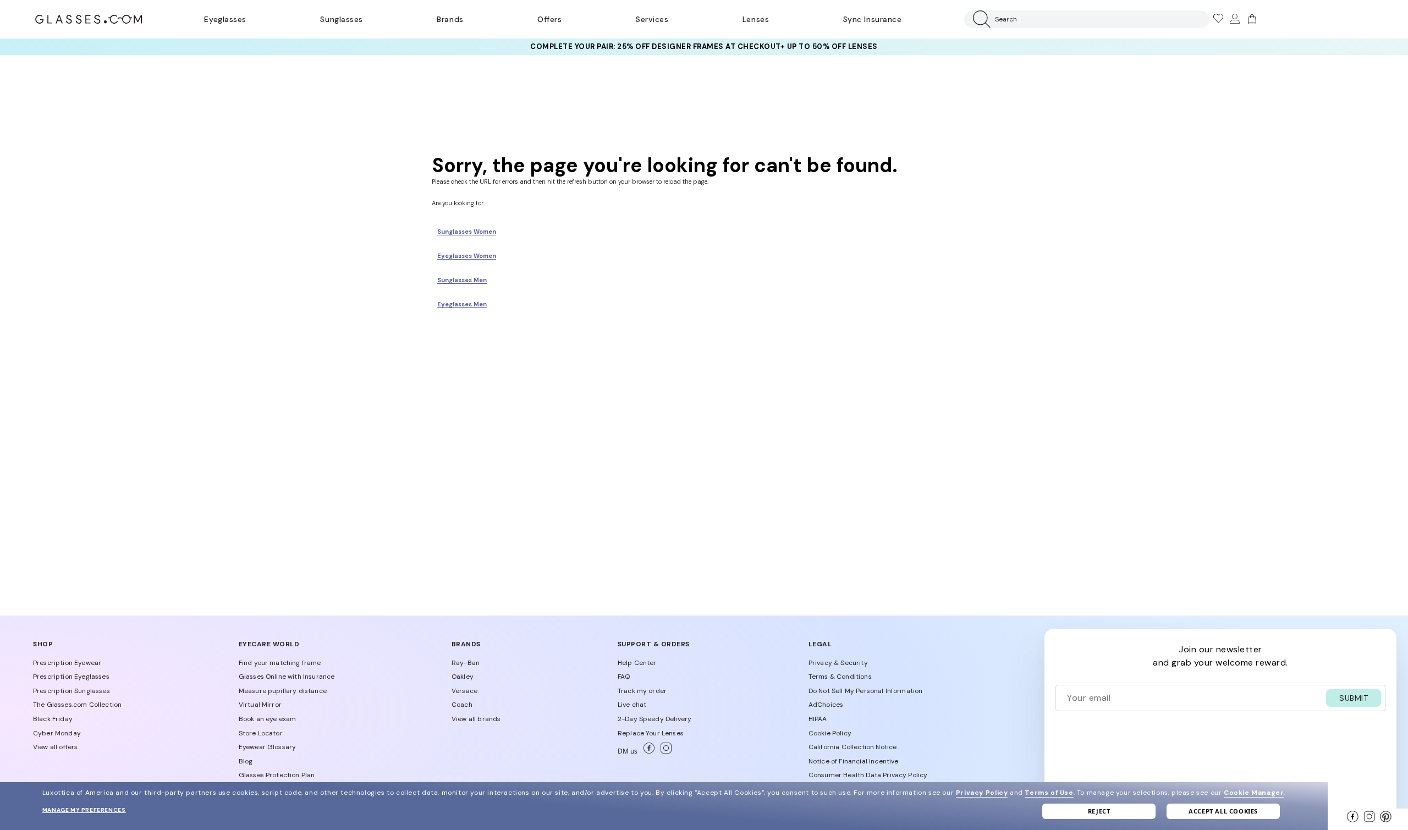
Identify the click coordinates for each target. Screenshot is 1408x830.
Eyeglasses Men (462, 304)
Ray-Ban (466, 662)
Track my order (642, 690)
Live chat (632, 704)
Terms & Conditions (840, 676)
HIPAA (818, 718)
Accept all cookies (1223, 811)
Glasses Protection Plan (277, 775)
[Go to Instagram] (664, 751)
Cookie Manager (1254, 792)
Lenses (756, 19)
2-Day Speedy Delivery (654, 718)
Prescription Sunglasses (71, 690)
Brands (450, 19)
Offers (549, 19)
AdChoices (826, 704)
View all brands (476, 718)
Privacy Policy (982, 792)
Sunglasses (341, 19)
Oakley (463, 676)
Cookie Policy (830, 733)
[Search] (979, 19)
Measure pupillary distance (283, 690)
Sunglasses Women (466, 231)
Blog (246, 761)
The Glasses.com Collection (77, 704)
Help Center (637, 662)
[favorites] (1217, 19)
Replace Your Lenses (651, 733)
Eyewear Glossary (267, 747)
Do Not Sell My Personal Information (866, 690)
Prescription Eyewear (67, 662)
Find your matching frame (280, 662)
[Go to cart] (1250, 19)
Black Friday (53, 718)
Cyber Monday (57, 733)
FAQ (624, 676)
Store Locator (261, 733)
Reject (1099, 811)
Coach (462, 704)
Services (652, 19)
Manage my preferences (84, 809)
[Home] (88, 19)
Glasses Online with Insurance (287, 676)
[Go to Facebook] (647, 751)
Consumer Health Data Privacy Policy (868, 775)
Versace (464, 690)
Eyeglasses (225, 19)
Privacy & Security (838, 662)
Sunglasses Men (462, 280)
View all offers (55, 747)
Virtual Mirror (260, 704)
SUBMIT (1353, 698)
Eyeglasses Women (466, 256)
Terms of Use (1049, 792)
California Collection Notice (853, 747)
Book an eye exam (267, 718)
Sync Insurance (872, 19)
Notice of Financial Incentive (854, 761)
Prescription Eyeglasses (71, 676)
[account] (1234, 19)
